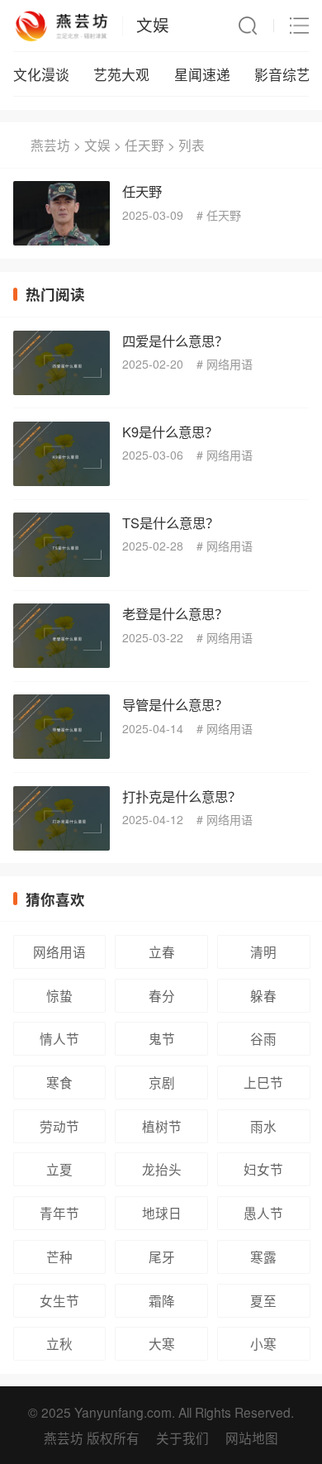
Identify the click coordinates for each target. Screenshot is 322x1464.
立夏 (59, 1169)
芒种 (59, 1256)
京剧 (162, 1082)
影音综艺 (282, 74)
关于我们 (182, 1437)
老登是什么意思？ (175, 613)
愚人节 (263, 1213)
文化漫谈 (41, 74)
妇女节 (263, 1169)
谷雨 (263, 1038)
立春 (162, 951)
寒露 (263, 1256)
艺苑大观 (121, 74)
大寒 (162, 1343)
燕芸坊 (50, 145)
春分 (162, 995)
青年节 (59, 1213)
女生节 (59, 1300)
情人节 (59, 1038)
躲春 (263, 995)
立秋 (59, 1343)
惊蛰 (59, 995)
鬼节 (162, 1038)
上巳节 (263, 1082)
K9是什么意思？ (170, 431)
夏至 (263, 1300)
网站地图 (251, 1437)
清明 (263, 951)
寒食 (59, 1082)
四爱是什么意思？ (175, 341)
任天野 (144, 145)
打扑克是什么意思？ (181, 796)
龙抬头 (162, 1169)
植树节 (162, 1126)
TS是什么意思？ (170, 522)
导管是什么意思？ (175, 704)
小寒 (263, 1343)
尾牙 (162, 1256)
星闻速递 (202, 74)
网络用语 (229, 363)
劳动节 (59, 1126)
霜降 (162, 1300)
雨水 (263, 1126)
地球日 (162, 1213)
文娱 (152, 24)
